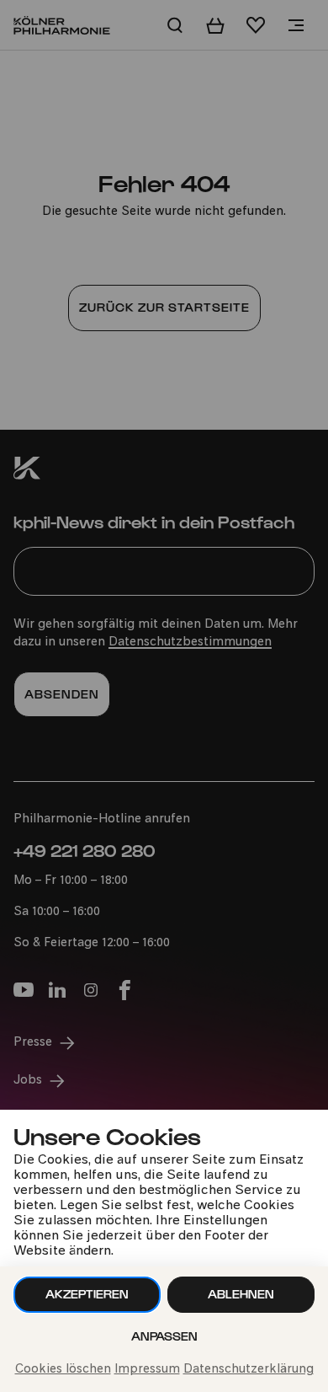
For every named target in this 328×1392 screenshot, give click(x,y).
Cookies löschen (63, 1369)
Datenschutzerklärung (248, 1369)
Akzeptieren (87, 1294)
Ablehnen (241, 1294)
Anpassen (164, 1336)
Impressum (147, 1369)
